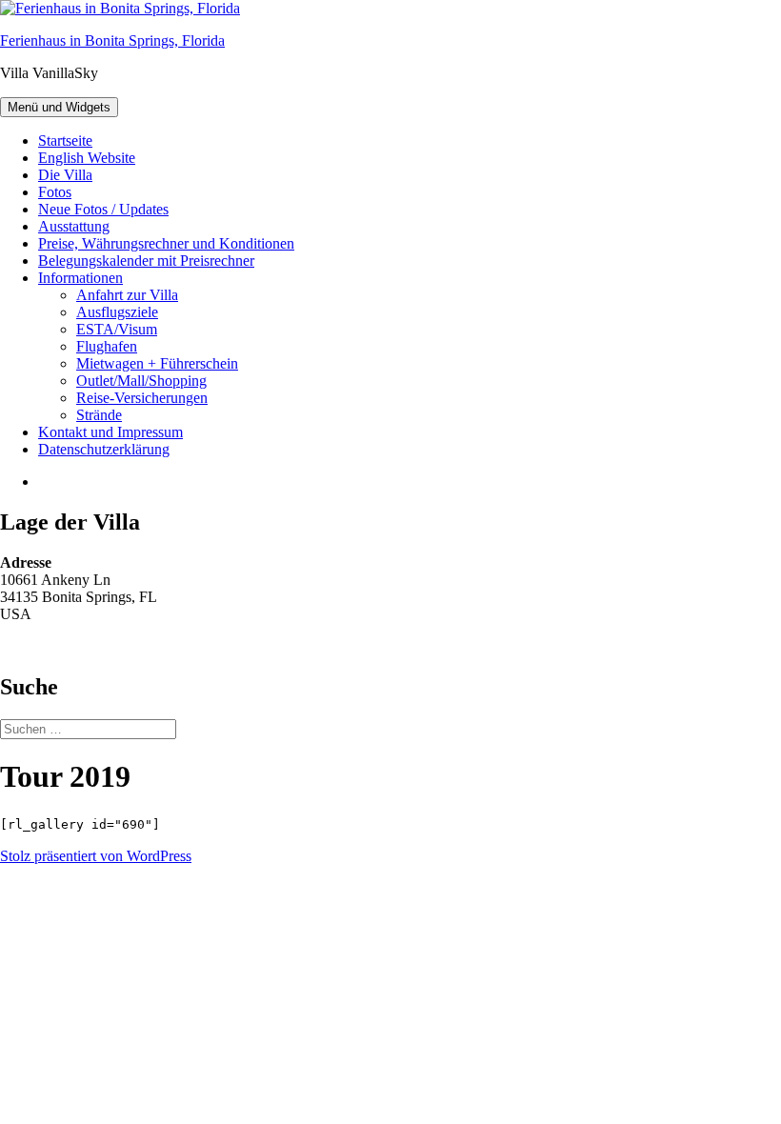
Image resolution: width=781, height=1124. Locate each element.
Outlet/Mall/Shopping (141, 380)
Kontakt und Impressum (110, 432)
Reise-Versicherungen (142, 398)
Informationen (80, 278)
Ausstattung (74, 226)
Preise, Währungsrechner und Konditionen (166, 243)
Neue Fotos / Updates (103, 209)
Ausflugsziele (117, 312)
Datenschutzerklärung (104, 449)
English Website (86, 158)
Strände (99, 415)
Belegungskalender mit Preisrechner (146, 260)
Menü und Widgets (59, 107)
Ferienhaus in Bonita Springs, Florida (112, 40)
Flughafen (106, 346)
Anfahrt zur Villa (127, 295)
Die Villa (65, 175)
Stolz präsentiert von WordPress (95, 856)
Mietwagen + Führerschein (157, 363)
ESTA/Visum (116, 329)
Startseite (65, 140)
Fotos (54, 192)
